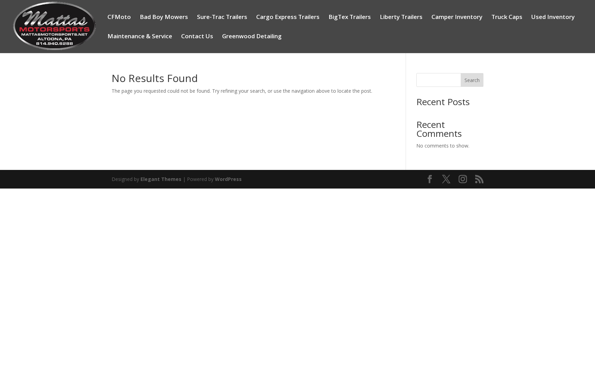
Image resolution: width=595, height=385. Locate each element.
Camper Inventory (456, 17)
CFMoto (119, 17)
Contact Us (197, 37)
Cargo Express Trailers (288, 17)
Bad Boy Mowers (164, 17)
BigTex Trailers (349, 17)
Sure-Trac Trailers (222, 17)
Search (472, 80)
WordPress (228, 179)
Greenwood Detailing (252, 37)
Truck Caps (506, 17)
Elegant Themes (160, 179)
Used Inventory (553, 17)
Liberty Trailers (401, 17)
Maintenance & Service (139, 37)
